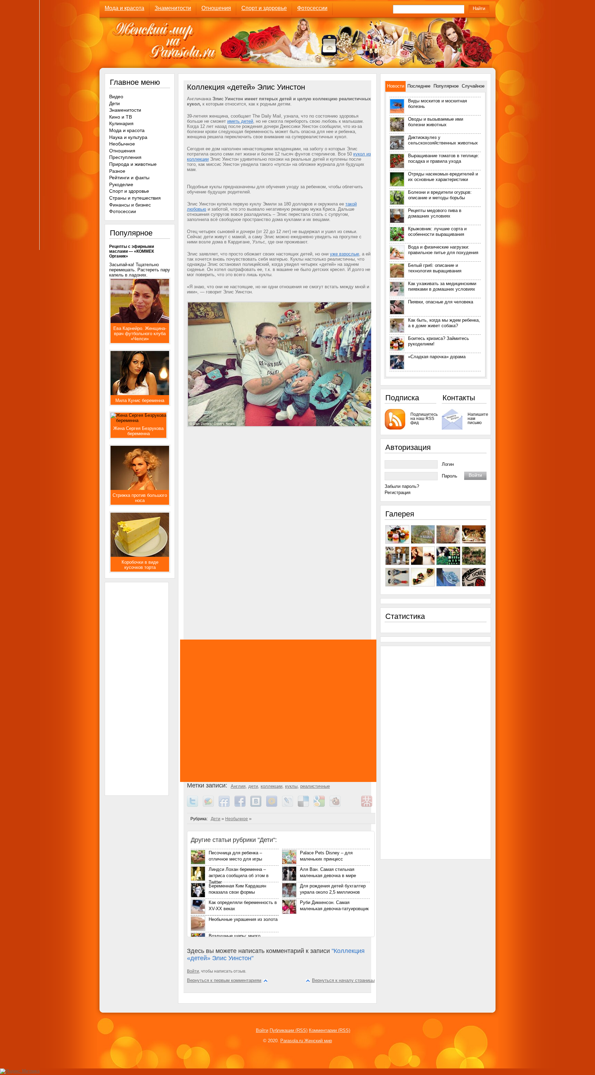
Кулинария (121, 123)
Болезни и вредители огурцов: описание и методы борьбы (440, 195)
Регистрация (397, 492)
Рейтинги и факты (129, 177)
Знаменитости (173, 8)
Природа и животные (133, 164)
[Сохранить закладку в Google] (322, 805)
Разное (117, 171)
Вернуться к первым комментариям (224, 980)
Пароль (449, 476)
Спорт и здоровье (264, 8)
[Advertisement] (280, 503)
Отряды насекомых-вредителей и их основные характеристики (443, 176)
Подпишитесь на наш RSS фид (423, 418)
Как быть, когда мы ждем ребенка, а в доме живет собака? (444, 323)
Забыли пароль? (402, 486)
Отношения (216, 8)
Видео (116, 96)
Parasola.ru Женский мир (306, 1040)
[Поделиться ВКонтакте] (258, 805)
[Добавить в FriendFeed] (226, 805)
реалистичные (315, 786)
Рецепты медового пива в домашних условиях (434, 213)
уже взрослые (344, 254)
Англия (238, 786)
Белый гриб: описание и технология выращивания (434, 268)
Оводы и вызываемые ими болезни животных (435, 122)
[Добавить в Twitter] (195, 805)
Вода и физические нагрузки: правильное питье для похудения (443, 249)
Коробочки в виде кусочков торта (140, 565)
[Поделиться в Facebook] (242, 805)
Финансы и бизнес (130, 205)
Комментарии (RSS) (329, 1030)
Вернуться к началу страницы (343, 980)
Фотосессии (312, 8)
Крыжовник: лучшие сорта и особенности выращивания (437, 231)
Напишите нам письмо (477, 418)
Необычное (236, 818)
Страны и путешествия (135, 198)
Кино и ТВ (120, 117)
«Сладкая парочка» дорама (437, 356)
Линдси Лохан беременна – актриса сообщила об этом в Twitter (239, 876)
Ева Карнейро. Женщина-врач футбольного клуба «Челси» (139, 333)
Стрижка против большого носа (140, 498)
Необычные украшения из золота (243, 919)
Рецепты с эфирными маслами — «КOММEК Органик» (131, 251)
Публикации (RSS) (288, 1030)
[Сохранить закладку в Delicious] (306, 805)
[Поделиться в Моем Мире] (274, 805)
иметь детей (240, 121)
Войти (193, 971)
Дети (215, 818)
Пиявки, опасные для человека (440, 301)
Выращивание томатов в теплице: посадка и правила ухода (443, 158)
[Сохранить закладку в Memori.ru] (353, 805)
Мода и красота (124, 8)
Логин (448, 464)
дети (253, 786)
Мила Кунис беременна (139, 400)
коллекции (271, 786)
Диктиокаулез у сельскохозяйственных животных (443, 140)
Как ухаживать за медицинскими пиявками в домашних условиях (442, 286)
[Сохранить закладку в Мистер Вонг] (369, 805)
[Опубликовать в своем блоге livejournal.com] (290, 805)
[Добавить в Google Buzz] (211, 805)
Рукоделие (121, 184)
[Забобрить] (337, 805)
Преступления (125, 157)
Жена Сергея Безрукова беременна (138, 431)
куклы (291, 786)
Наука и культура (128, 137)
